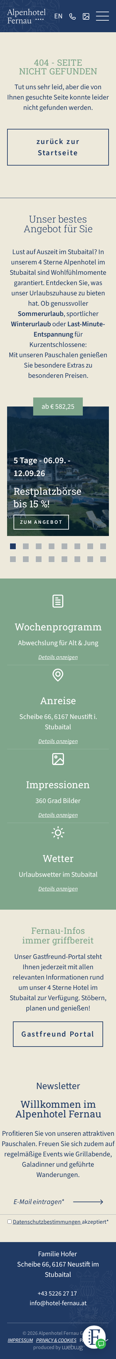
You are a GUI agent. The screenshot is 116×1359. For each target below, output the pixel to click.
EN (58, 16)
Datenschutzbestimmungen (47, 1222)
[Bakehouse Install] (26, 16)
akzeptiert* (61, 1222)
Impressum (20, 1340)
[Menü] (102, 16)
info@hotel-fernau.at (58, 1303)
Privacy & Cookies (56, 1340)
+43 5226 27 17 (58, 1293)
